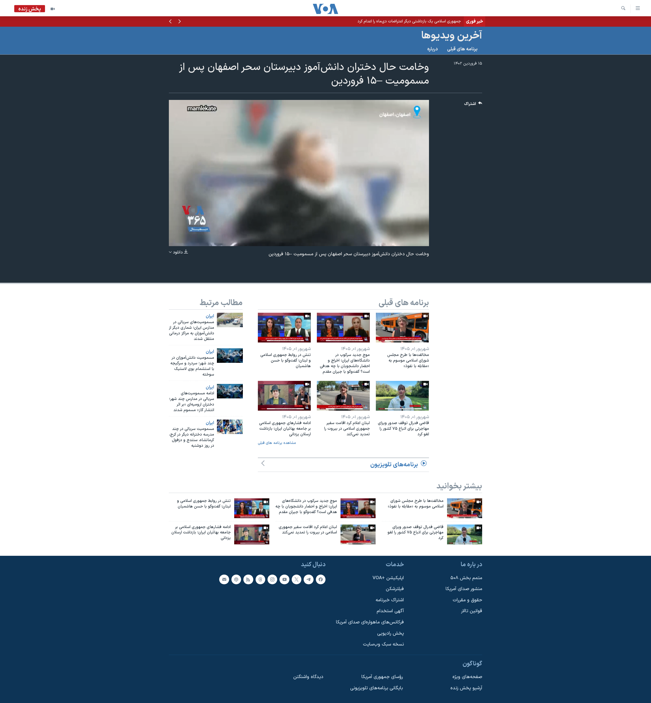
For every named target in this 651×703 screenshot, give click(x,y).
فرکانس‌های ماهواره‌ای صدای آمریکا (370, 622)
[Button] (473, 105)
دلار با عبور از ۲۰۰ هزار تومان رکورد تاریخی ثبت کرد (420, 21)
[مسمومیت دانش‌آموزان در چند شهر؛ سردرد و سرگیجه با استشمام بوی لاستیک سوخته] (230, 355)
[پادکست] (236, 579)
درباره (432, 49)
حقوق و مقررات (467, 600)
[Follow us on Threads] (260, 579)
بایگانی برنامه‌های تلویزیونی (376, 688)
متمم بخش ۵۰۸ (466, 578)
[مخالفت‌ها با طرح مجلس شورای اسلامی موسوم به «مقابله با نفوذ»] (402, 327)
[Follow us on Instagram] (272, 579)
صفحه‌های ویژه (467, 677)
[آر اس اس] (248, 579)
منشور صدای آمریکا (464, 589)
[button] (179, 21)
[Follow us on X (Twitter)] (296, 579)
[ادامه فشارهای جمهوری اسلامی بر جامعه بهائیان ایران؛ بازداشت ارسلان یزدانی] (284, 396)
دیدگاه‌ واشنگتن (308, 677)
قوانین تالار (471, 611)
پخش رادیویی (390, 633)
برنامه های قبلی (462, 49)
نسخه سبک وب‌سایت (383, 644)
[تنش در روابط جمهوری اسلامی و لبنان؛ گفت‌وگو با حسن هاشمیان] (284, 327)
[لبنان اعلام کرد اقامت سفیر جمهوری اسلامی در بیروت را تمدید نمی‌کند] (343, 396)
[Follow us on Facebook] (321, 579)
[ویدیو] (52, 9)
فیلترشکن (395, 589)
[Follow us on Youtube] (284, 579)
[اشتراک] (224, 579)
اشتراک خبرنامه (390, 600)
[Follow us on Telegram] (308, 579)
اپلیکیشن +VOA (388, 578)
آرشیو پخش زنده (466, 688)
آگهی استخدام (390, 611)
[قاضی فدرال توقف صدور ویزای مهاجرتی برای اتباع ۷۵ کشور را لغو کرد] (402, 396)
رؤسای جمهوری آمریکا (382, 677)
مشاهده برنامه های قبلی (277, 443)
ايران (210, 316)
